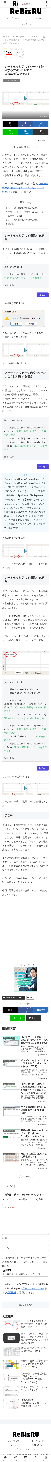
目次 (22, 202)
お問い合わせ (38, 1445)
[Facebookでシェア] (8, 1004)
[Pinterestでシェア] (14, 1012)
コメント (8, 1207)
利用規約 (11, 1292)
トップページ (38, 1441)
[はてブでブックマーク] (31, 1004)
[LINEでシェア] (42, 1004)
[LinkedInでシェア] (25, 1012)
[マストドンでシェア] (19, 996)
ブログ (13, 1445)
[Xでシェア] (8, 996)
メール (5, 1248)
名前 (4, 1238)
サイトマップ (13, 1441)
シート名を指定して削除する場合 (23, 208)
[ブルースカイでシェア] (31, 996)
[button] (41, 132)
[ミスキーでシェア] (42, 996)
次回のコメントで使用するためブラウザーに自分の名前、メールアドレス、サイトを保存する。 (25, 1262)
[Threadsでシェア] (19, 1004)
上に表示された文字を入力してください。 (23, 1274)
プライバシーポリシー (33, 1288)
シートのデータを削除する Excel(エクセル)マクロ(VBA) (25, 187)
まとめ (11, 224)
